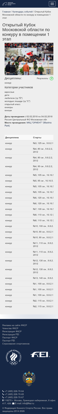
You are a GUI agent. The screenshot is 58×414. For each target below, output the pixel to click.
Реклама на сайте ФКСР (14, 325)
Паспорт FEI (8, 340)
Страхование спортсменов (15, 343)
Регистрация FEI (10, 334)
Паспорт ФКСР (9, 337)
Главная (6, 11)
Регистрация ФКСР (11, 331)
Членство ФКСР (10, 328)
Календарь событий (23, 11)
